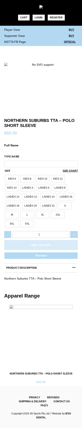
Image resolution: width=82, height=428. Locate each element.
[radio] (12, 178)
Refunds (53, 397)
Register (56, 17)
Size (7, 171)
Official (70, 41)
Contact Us (61, 401)
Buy (71, 29)
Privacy (34, 397)
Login (38, 17)
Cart (23, 17)
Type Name (11, 156)
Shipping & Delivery (32, 401)
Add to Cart (41, 245)
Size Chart (70, 170)
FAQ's (44, 405)
